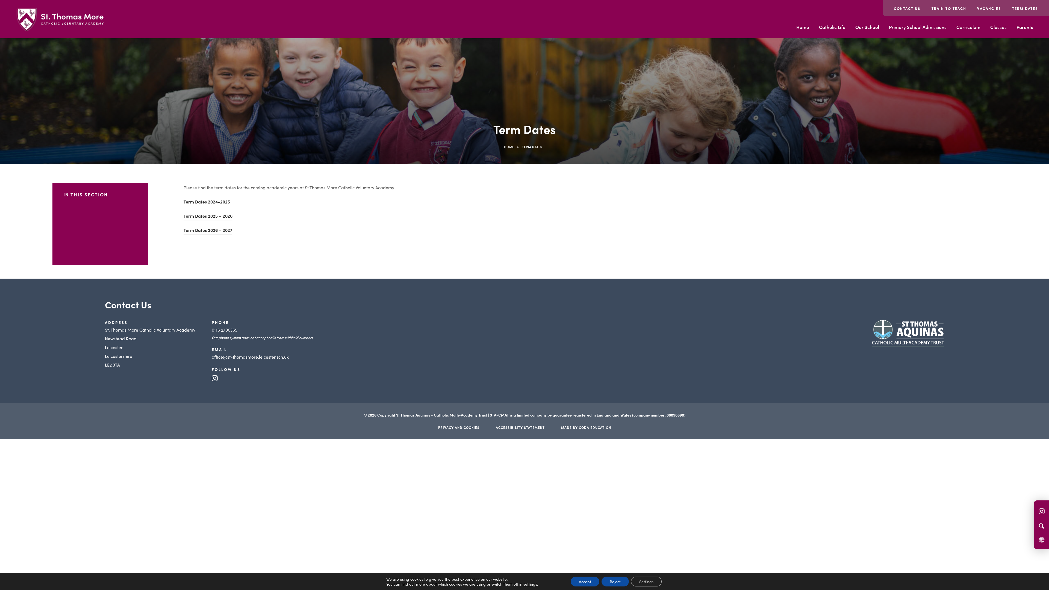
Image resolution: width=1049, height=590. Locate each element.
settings (530, 584)
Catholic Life (832, 27)
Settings (646, 581)
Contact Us (907, 8)
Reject (615, 581)
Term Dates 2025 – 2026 (208, 216)
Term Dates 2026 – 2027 (208, 231)
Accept (585, 581)
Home (802, 27)
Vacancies (989, 8)
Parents (1024, 27)
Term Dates (1025, 8)
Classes (998, 27)
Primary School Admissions (918, 27)
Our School (867, 27)
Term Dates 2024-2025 (207, 202)
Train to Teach (949, 8)
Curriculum (968, 27)
